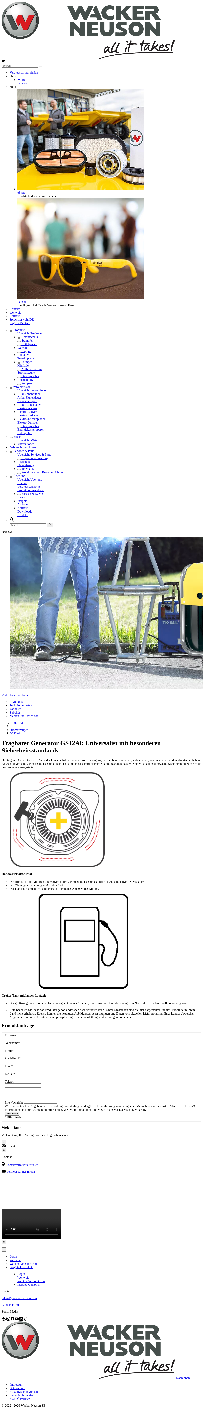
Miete (17, 436)
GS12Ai (15, 733)
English (15, 323)
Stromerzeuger (26, 372)
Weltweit (15, 312)
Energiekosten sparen (30, 429)
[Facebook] (13, 1319)
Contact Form (10, 1304)
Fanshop (22, 83)
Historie (22, 483)
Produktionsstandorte (30, 490)
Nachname (12, 1043)
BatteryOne (24, 433)
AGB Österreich (20, 1398)
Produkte (19, 330)
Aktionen (23, 504)
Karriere (15, 316)
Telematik (27, 468)
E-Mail (10, 1074)
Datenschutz (17, 1388)
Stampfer (27, 340)
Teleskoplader (26, 358)
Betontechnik (29, 337)
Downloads (24, 511)
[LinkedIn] (21, 1319)
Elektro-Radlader (28, 415)
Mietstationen (25, 444)
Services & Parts (23, 451)
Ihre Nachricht (14, 1102)
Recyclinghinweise (21, 1395)
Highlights (16, 701)
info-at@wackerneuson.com (19, 1298)
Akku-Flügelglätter (29, 397)
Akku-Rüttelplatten (29, 404)
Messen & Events (32, 493)
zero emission (22, 387)
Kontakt (15, 309)
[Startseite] (88, 58)
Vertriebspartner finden (24, 72)
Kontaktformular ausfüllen (22, 1165)
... (11, 726)
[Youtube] (17, 1319)
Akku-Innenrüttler (28, 394)
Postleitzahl (13, 1058)
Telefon (9, 1081)
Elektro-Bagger (27, 411)
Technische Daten (21, 705)
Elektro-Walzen (27, 408)
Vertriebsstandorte (28, 486)
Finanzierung (25, 465)
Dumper (26, 362)
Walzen (22, 347)
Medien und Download (24, 716)
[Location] (4, 1319)
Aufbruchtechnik (31, 369)
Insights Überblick (21, 1267)
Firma (9, 1050)
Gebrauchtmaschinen (23, 447)
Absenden (12, 1113)
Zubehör (15, 712)
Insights (22, 501)
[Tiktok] (25, 1319)
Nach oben (183, 1378)
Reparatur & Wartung (34, 458)
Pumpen (26, 383)
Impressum (16, 1384)
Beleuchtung (25, 379)
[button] (22, 319)
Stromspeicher (30, 376)
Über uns (19, 476)
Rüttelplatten (29, 344)
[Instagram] (8, 1319)
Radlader (23, 354)
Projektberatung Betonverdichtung (42, 472)
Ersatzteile (23, 461)
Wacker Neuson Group (24, 1263)
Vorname (10, 1035)
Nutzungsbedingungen (24, 1391)
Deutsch (25, 323)
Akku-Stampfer (27, 401)
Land (9, 1066)
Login (13, 1256)
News (21, 497)
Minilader (23, 365)
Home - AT (17, 722)
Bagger (26, 351)
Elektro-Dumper (27, 422)
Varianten (15, 709)
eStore (21, 79)
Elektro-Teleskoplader (31, 419)
